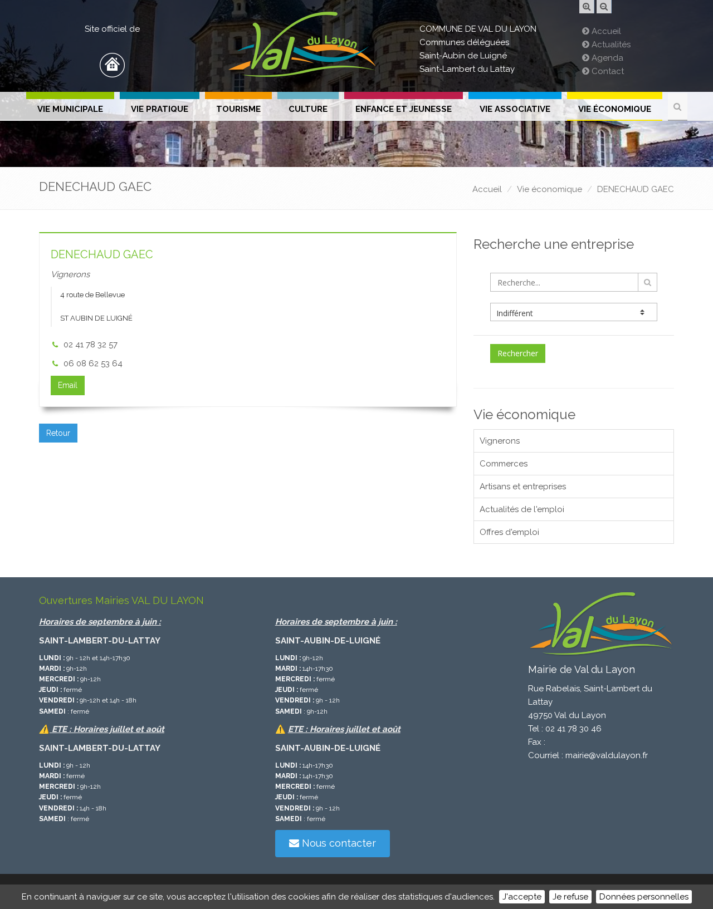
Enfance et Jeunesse (403, 109)
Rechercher (517, 353)
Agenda (606, 58)
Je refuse (570, 897)
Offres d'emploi (509, 532)
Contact (606, 71)
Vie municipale (70, 109)
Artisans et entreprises (523, 486)
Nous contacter (337, 843)
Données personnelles (643, 897)
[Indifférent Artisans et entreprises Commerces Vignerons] (573, 312)
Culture (308, 109)
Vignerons (500, 441)
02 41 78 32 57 (91, 345)
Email (67, 385)
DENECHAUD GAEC (635, 189)
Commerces (504, 464)
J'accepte (521, 897)
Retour (58, 433)
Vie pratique (159, 109)
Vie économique (614, 109)
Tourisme (238, 109)
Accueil (605, 31)
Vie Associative (515, 109)
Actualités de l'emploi (522, 509)
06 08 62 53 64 (93, 363)
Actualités (610, 45)
